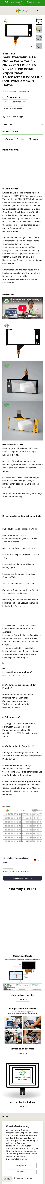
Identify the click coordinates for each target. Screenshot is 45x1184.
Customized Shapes (13, 109)
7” (5, 102)
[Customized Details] (22, 972)
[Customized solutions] (22, 1079)
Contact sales (11, 131)
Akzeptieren (21, 1165)
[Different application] (22, 1025)
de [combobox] (38, 860)
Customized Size (18, 102)
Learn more (21, 172)
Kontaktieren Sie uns (12, 270)
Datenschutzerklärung (16, 1159)
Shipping (7, 125)
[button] (17, 91)
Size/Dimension (11, 97)
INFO (5, 1116)
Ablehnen (21, 1172)
